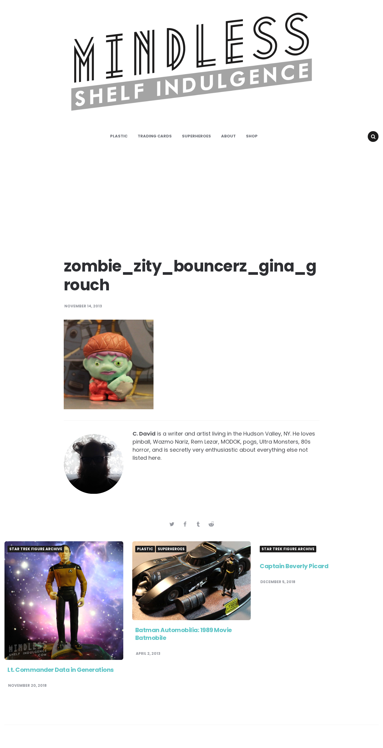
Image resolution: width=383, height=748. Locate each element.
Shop (252, 136)
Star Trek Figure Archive (35, 549)
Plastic (118, 136)
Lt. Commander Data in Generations (60, 670)
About (228, 136)
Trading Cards (155, 136)
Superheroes (196, 136)
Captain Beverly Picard (294, 566)
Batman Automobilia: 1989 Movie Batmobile (183, 634)
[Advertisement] (191, 197)
